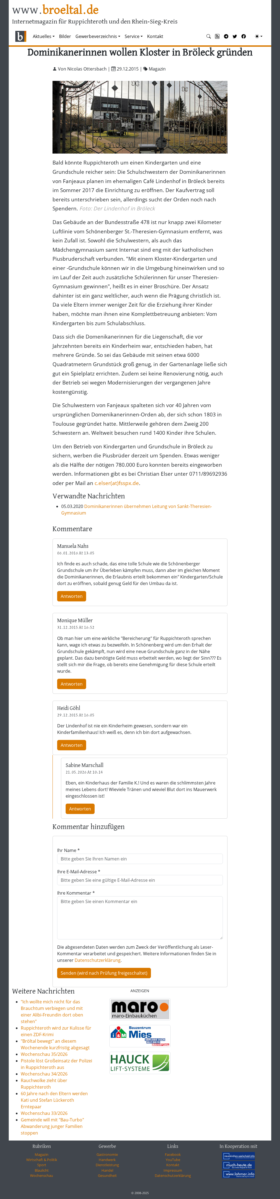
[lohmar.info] (238, 1174)
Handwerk (107, 1159)
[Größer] (140, 116)
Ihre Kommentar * (76, 893)
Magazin (41, 1154)
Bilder (65, 36)
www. (55, 10)
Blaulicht (42, 1170)
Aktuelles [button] (42, 36)
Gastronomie (107, 1154)
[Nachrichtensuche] (208, 36)
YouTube (173, 1159)
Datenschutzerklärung (98, 960)
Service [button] (132, 36)
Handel (107, 1170)
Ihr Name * (68, 850)
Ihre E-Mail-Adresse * (78, 872)
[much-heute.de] (238, 1165)
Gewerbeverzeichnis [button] (96, 36)
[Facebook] (243, 36)
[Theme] (259, 36)
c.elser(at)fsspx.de (117, 483)
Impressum (173, 1170)
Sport (41, 1164)
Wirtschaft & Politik (41, 1159)
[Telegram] (226, 36)
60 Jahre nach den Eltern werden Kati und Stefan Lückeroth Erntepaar (54, 1100)
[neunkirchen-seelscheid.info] (238, 1156)
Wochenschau (41, 1175)
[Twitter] (235, 36)
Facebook (173, 1154)
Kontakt (155, 36)
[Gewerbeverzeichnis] (140, 1009)
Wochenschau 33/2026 (44, 1113)
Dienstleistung (107, 1164)
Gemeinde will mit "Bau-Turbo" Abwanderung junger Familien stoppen (52, 1126)
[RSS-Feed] (217, 36)
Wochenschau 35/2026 (44, 1054)
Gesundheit (107, 1175)
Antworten (72, 596)
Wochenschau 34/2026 (44, 1074)
